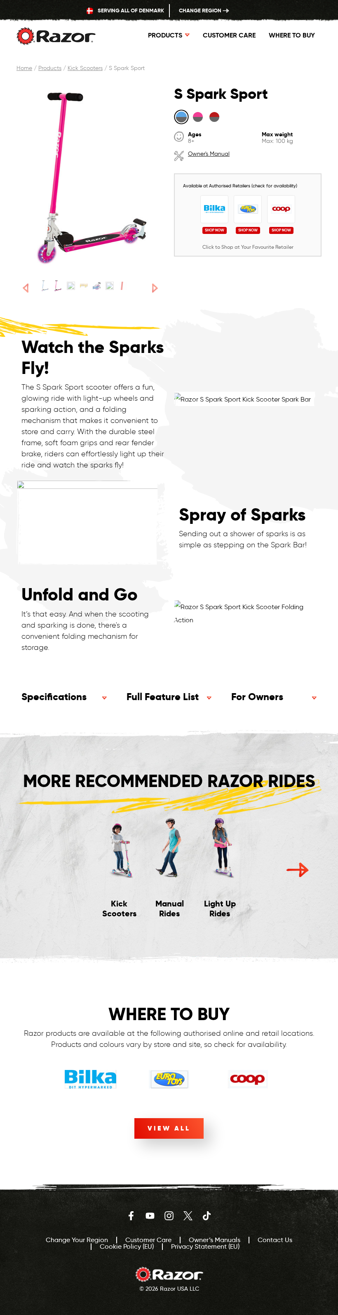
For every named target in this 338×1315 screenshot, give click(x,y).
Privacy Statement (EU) (205, 1246)
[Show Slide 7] (122, 286)
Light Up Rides (220, 908)
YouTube (150, 1215)
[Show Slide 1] (45, 286)
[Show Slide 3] (70, 286)
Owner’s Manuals (214, 1240)
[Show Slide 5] (96, 286)
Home (24, 68)
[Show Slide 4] (83, 286)
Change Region (201, 10)
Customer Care (229, 35)
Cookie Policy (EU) (127, 1246)
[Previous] (25, 288)
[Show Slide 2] (58, 286)
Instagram (169, 1215)
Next (297, 869)
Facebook (131, 1215)
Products (49, 68)
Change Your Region (77, 1240)
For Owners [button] (257, 696)
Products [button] (165, 35)
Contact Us (275, 1240)
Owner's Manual (209, 153)
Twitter (187, 1215)
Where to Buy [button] (292, 35)
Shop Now (214, 230)
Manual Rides (169, 908)
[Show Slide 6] (109, 286)
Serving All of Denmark (130, 10)
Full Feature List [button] (163, 696)
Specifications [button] (54, 696)
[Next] (155, 288)
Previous (40, 869)
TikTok (206, 1215)
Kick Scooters (85, 68)
